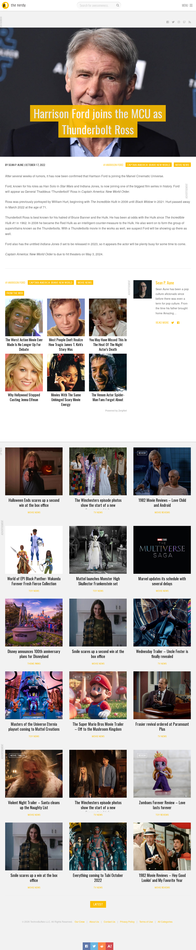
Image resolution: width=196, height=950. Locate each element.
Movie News (182, 164)
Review (142, 453)
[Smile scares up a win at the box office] (34, 846)
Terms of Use (146, 921)
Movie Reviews (162, 512)
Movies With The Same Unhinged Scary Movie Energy (66, 399)
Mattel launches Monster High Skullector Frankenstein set (98, 581)
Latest (98, 904)
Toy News (34, 591)
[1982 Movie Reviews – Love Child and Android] (162, 471)
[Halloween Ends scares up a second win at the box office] (34, 471)
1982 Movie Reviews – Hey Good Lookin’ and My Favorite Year (162, 877)
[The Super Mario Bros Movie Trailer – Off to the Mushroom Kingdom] (98, 695)
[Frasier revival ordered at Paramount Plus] (162, 695)
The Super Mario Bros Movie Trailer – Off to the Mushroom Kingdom (98, 726)
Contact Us (109, 921)
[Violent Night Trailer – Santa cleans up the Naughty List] (34, 774)
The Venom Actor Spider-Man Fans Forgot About (107, 397)
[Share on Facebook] (86, 946)
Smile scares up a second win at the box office (98, 653)
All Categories (165, 921)
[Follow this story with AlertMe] (109, 946)
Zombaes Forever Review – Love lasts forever (162, 805)
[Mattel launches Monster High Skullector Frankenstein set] (98, 550)
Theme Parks (33, 663)
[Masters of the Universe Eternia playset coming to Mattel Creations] (34, 695)
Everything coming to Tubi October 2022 (98, 877)
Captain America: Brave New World (148, 164)
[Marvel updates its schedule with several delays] (162, 550)
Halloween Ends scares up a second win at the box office (34, 502)
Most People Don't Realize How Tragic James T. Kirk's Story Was (66, 344)
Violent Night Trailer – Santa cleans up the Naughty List (34, 805)
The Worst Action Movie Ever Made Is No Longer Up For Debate (24, 344)
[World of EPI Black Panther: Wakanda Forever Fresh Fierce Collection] (34, 550)
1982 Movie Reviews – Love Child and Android (162, 502)
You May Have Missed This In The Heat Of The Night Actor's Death (108, 344)
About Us (94, 921)
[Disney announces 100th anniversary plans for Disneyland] (34, 622)
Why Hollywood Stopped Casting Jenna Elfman (24, 397)
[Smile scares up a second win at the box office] (98, 622)
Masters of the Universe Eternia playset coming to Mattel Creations (34, 726)
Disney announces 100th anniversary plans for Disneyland (34, 653)
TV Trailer (144, 604)
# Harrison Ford (113, 164)
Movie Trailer (81, 677)
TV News (98, 512)
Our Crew (80, 921)
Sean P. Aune (165, 283)
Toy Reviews (162, 815)
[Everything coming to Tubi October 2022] (98, 846)
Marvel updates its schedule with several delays (162, 581)
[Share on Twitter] (94, 946)
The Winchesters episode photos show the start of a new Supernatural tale (98, 505)
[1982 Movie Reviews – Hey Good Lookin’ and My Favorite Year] (162, 846)
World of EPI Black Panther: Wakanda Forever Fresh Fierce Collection (33, 581)
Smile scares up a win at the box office (34, 877)
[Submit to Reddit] (102, 946)
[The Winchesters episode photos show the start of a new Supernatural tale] (98, 471)
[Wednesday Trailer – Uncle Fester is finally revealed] (162, 622)
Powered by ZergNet (116, 410)
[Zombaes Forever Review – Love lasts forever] (162, 774)
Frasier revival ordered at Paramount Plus (162, 726)
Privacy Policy (127, 921)
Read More (162, 322)
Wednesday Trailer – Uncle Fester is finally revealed (162, 653)
